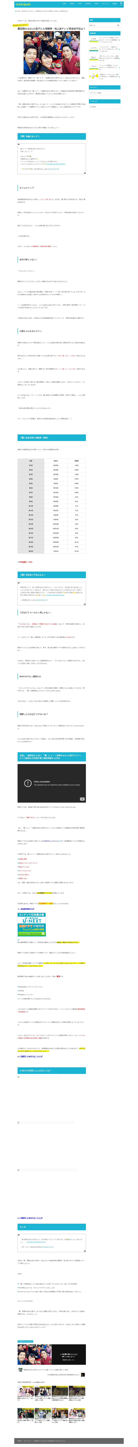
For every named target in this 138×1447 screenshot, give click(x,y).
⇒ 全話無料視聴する (25, 909)
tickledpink (23, 4)
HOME (64, 3)
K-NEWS (72, 3)
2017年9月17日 (46, 1247)
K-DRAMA (88, 3)
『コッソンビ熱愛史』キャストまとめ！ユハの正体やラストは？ (109, 67)
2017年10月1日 (52, 169)
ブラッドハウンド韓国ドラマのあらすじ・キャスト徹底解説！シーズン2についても (109, 40)
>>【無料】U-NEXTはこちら (29, 1056)
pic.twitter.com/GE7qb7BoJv (56, 164)
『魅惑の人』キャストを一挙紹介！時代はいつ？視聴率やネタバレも (109, 76)
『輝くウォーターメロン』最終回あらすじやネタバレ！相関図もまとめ (109, 58)
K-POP (79, 3)
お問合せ (114, 3)
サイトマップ (105, 3)
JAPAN (96, 3)
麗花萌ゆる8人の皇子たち (26, 1341)
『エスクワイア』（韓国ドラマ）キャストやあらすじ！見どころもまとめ (109, 49)
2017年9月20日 (40, 600)
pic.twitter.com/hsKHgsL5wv (55, 595)
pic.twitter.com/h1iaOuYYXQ (36, 1242)
